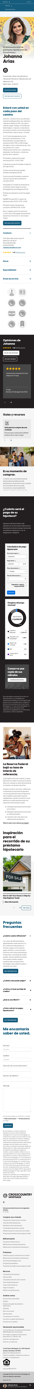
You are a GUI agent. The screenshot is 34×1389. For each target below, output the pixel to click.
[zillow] (5, 70)
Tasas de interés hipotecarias (11, 1223)
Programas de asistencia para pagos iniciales (17, 1233)
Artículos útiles (7, 1277)
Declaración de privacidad (13, 1327)
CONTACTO (8, 1125)
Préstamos (7, 1252)
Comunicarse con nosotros (11, 1316)
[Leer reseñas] (7, 252)
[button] (17, 233)
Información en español (10, 1322)
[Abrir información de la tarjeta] (30, 1385)
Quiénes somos (9, 1296)
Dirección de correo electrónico (15, 1066)
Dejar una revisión (11, 353)
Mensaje (6, 1086)
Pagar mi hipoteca (8, 1287)
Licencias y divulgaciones (11, 1339)
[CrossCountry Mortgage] (17, 1195)
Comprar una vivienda (12, 1217)
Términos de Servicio (24, 1118)
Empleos (5, 1301)
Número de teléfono (11, 1076)
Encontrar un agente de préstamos (13, 1319)
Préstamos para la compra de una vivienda (16, 1231)
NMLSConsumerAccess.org (11, 1290)
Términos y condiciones (10, 1342)
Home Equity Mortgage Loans (12, 1261)
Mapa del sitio (7, 1380)
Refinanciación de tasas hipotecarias (14, 1244)
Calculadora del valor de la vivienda (14, 1279)
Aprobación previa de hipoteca (12, 1225)
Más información (10, 971)
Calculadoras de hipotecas (11, 1274)
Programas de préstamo (10, 1263)
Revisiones (20, 252)
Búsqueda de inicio (10, 9)
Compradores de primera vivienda (13, 1228)
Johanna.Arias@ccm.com (12, 247)
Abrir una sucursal (8, 1311)
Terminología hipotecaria (10, 1282)
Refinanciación (9, 1239)
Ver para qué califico (12, 96)
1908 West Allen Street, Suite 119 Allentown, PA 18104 (13, 240)
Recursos (6, 1271)
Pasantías (6, 1308)
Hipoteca (7, 5)
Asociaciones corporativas (11, 1298)
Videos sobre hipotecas (10, 1285)
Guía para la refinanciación (11, 1242)
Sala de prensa (7, 1314)
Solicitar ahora (10, 90)
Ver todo (26, 908)
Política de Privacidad (10, 1118)
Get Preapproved (10, 1020)
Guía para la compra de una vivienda (14, 1220)
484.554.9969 (11, 243)
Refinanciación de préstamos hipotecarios (16, 1247)
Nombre (6, 1045)
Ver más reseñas (10, 359)
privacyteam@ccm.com (14, 1174)
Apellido (6, 1055)
